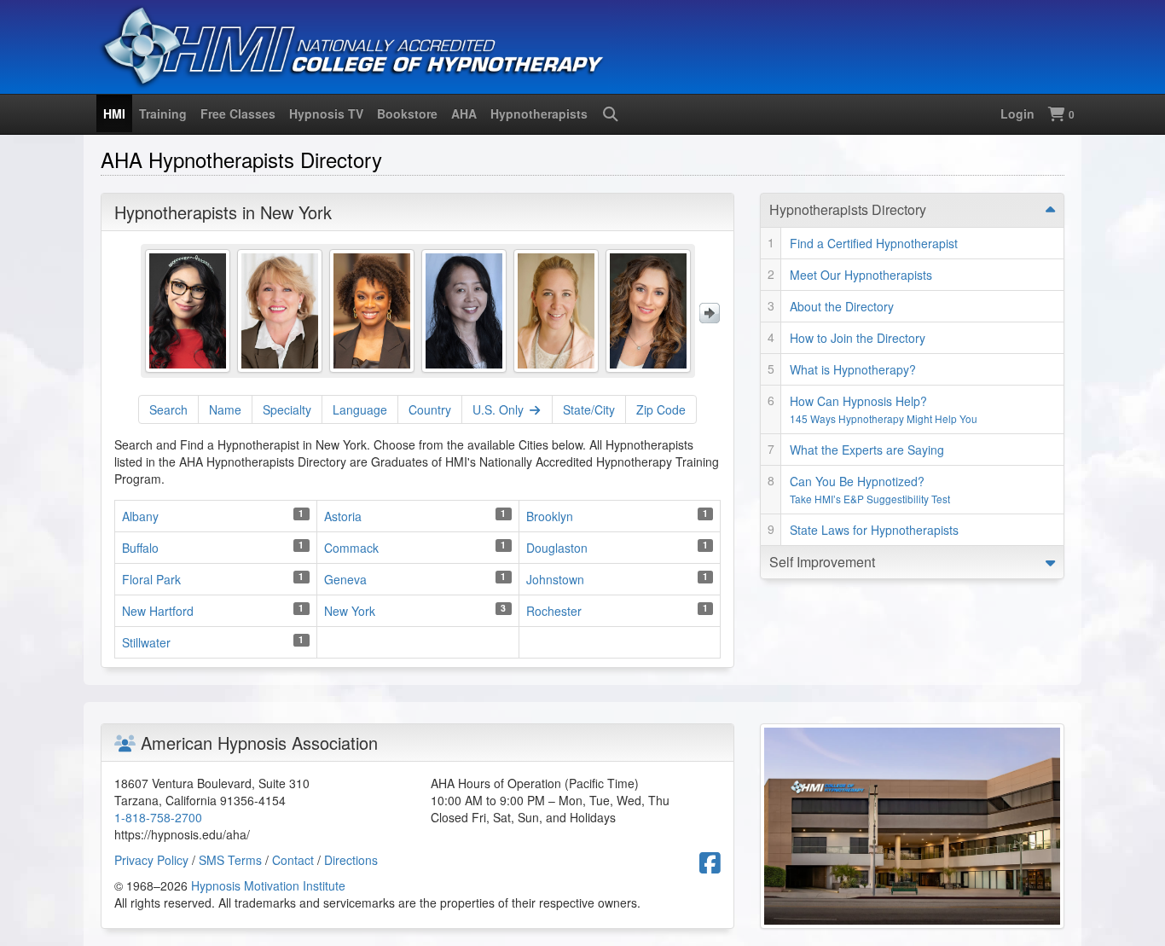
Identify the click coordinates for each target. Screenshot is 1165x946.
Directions (351, 859)
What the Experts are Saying (867, 449)
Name (225, 409)
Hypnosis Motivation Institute (268, 885)
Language (360, 409)
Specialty (287, 409)
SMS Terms (230, 859)
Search (168, 409)
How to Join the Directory (857, 337)
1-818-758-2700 (158, 817)
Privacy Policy (151, 859)
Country (430, 409)
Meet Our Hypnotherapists (861, 274)
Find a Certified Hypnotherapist (874, 243)
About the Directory (842, 306)
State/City (589, 409)
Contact (293, 859)
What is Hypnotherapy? (853, 369)
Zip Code (661, 409)
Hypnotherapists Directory (847, 209)
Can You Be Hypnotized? (870, 489)
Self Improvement (822, 562)
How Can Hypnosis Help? (883, 409)
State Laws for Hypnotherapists (874, 529)
